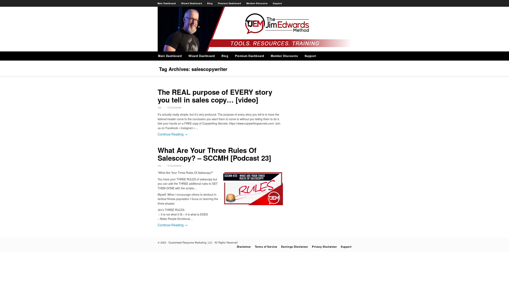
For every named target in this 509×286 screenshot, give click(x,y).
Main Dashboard (166, 3)
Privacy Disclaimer (324, 246)
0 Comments (174, 107)
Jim (159, 107)
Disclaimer (244, 246)
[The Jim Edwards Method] (255, 50)
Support (277, 3)
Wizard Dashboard (191, 3)
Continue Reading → (172, 134)
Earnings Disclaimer (294, 246)
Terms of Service (266, 246)
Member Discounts (257, 3)
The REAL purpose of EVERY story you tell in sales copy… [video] (215, 96)
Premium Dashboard (229, 3)
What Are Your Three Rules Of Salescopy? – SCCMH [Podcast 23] (214, 154)
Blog (210, 3)
